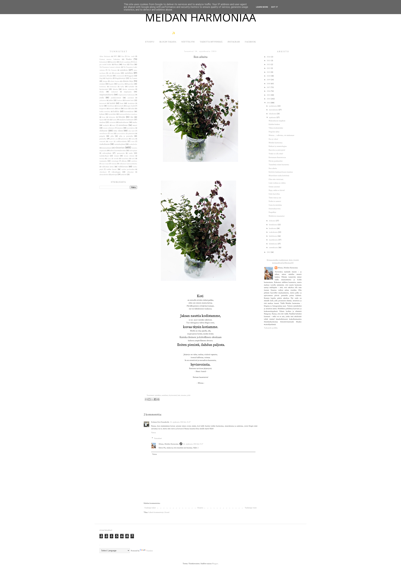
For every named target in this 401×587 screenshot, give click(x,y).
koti (179, 395)
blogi (101, 78)
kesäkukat (131, 103)
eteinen (102, 84)
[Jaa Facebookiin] (155, 399)
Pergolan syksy (274, 132)
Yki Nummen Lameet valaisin (109, 67)
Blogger (215, 563)
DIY (115, 56)
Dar (122, 56)
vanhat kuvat (111, 169)
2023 (269, 64)
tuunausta (103, 161)
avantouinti (120, 76)
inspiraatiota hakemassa (126, 95)
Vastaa (153, 432)
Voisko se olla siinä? (276, 153)
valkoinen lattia (108, 166)
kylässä (101, 114)
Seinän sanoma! (274, 187)
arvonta (117, 73)
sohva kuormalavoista (118, 150)
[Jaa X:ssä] (152, 399)
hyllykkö (131, 87)
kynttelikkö (112, 114)
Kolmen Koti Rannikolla (160, 422)
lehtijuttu (112, 117)
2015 (269, 95)
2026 (269, 57)
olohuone (103, 130)
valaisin (114, 164)
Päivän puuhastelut (276, 161)
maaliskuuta (273, 240)
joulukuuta (273, 106)
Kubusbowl (103, 62)
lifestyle (122, 116)
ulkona (124, 161)
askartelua (103, 76)
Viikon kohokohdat (276, 128)
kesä (121, 103)
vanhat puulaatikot (128, 169)
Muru (116, 64)
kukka (132, 108)
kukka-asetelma (104, 111)
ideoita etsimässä (128, 89)
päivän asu (114, 139)
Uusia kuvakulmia (275, 205)
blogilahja (109, 78)
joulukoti (131, 98)
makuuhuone (123, 122)
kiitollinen (111, 106)
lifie (131, 117)
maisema (112, 122)
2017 (269, 87)
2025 (269, 60)
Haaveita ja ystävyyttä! (277, 150)
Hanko (129, 59)
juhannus (102, 100)
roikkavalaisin (121, 141)
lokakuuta (273, 114)
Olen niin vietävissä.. (276, 179)
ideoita (115, 89)
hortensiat (113, 87)
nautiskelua (131, 128)
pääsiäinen (124, 139)
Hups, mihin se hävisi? (277, 190)
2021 (269, 72)
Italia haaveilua (274, 194)
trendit (116, 158)
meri (113, 125)
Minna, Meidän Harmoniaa (169, 444)
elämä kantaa (115, 81)
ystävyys (114, 174)
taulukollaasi (104, 156)
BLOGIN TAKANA (167, 41)
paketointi (131, 133)
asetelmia (165, 395)
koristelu (112, 108)
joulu (101, 97)
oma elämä (118, 130)
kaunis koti (129, 100)
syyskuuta (272, 117)
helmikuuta (273, 244)
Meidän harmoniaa (275, 143)
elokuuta (272, 221)
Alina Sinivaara (104, 56)
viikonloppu (116, 172)
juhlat (111, 100)
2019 (269, 80)
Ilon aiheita (273, 168)
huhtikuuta (273, 236)
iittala (101, 92)
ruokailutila (133, 144)
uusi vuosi (105, 164)
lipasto (101, 120)
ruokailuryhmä (119, 144)
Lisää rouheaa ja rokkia (277, 183)
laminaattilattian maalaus (128, 114)
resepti (111, 141)
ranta (133, 139)
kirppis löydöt (130, 106)
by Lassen (133, 78)
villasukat (130, 172)
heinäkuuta (273, 224)
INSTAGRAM (234, 41)
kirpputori (102, 108)
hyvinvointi (173, 395)
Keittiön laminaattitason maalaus (281, 172)
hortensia (102, 87)
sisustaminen (106, 148)
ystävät (123, 174)
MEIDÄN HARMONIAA (200, 17)
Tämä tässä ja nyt (275, 198)
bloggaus (130, 76)
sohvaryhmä (106, 153)
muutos (120, 128)
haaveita (130, 84)
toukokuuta (273, 232)
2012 (269, 252)
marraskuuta (274, 110)
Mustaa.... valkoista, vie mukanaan (281, 135)
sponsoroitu (121, 153)
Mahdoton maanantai (276, 216)
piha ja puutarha (126, 136)
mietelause (123, 125)
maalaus (102, 122)
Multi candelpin (125, 62)
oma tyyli (131, 131)
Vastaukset (158, 438)
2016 (269, 91)
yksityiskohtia (104, 174)
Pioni (124, 64)
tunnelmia (125, 158)
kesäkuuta (273, 228)
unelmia (134, 161)
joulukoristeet (116, 98)
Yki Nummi (112, 70)
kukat (126, 108)
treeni (109, 159)
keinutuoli (103, 103)
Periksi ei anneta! (275, 201)
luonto (114, 120)
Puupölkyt (272, 212)
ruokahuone (104, 144)
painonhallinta (121, 133)
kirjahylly (120, 106)
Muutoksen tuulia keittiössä (279, 175)
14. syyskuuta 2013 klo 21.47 (180, 422)
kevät (101, 106)
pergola (102, 136)
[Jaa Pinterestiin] (158, 399)
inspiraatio (128, 92)
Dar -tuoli (131, 56)
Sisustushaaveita (275, 208)
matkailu (106, 125)
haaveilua (120, 84)
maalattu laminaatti (126, 119)
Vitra (132, 64)
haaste (111, 84)
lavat (103, 117)
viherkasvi (103, 172)
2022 (269, 68)
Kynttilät (113, 62)
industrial (114, 92)
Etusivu (200, 508)
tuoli (133, 158)
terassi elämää (129, 156)
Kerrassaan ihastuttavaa (277, 157)
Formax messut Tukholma (109, 59)
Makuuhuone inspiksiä (277, 121)
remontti (102, 141)
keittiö (112, 103)
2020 (269, 76)
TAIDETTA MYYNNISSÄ (211, 41)
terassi (116, 156)
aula (110, 76)
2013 (269, 103)
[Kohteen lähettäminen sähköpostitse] (146, 399)
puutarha (102, 139)
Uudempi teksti (150, 508)
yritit (188, 395)
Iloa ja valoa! (273, 139)
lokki (108, 120)
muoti (135, 125)
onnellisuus (103, 133)
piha (112, 136)
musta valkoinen (109, 128)
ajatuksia (158, 395)
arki (110, 73)
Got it (274, 7)
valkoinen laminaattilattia (128, 164)
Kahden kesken (274, 124)
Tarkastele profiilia (271, 328)
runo (133, 141)
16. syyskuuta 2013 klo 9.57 (193, 444)
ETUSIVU (149, 41)
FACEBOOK (250, 41)
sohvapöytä (133, 150)
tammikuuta (273, 247)
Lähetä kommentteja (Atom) (158, 512)
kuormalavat (128, 111)
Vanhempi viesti (251, 508)
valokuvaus (123, 166)
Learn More (262, 7)
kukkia (116, 111)
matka (135, 122)
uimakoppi (115, 161)
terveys (101, 158)
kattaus (119, 100)
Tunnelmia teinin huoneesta (279, 164)
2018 (269, 83)
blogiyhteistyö (120, 78)
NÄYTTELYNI (188, 41)
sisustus (183, 395)
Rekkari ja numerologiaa (278, 146)
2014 (269, 99)
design (105, 81)
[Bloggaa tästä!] (149, 399)
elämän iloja (127, 81)
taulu (131, 153)
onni (111, 133)
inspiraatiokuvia (106, 94)
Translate (149, 551)
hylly (122, 87)
